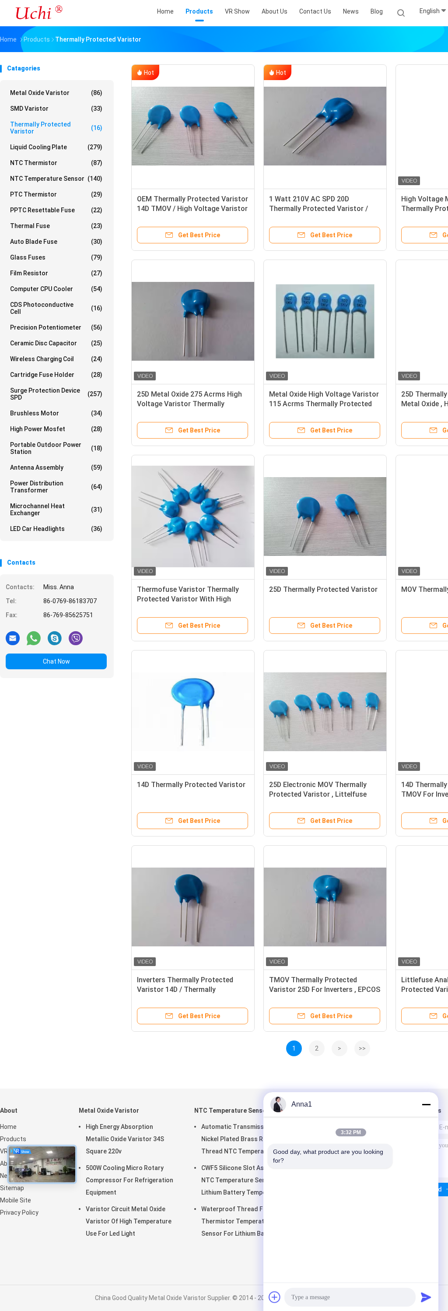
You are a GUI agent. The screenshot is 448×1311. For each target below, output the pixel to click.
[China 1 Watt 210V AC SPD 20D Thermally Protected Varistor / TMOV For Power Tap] (325, 126)
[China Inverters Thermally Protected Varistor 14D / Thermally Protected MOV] (193, 907)
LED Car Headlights (56, 528)
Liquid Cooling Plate (56, 147)
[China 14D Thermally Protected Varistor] (193, 711)
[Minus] (426, 1104)
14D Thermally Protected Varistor (191, 784)
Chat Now (56, 661)
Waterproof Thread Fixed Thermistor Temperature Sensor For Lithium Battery (240, 1221)
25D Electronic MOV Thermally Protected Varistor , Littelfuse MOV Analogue (318, 794)
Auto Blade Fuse (56, 241)
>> (362, 1048)
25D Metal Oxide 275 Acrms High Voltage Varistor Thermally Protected (189, 404)
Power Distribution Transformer (56, 487)
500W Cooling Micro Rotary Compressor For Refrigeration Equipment (129, 1180)
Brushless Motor (56, 413)
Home (8, 1126)
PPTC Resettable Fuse (56, 210)
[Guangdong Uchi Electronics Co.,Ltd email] (13, 638)
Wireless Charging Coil (56, 358)
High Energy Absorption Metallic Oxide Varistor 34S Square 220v (125, 1139)
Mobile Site (15, 1200)
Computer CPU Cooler (56, 288)
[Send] (426, 1297)
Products (13, 1138)
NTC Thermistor (56, 162)
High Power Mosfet (56, 428)
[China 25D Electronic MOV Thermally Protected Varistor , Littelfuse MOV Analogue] (325, 711)
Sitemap (12, 1187)
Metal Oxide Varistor (56, 92)
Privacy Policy (19, 1212)
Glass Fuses (56, 257)
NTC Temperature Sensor (56, 178)
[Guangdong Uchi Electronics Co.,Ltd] (38, 13)
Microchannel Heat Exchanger (56, 510)
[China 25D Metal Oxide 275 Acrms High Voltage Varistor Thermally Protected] (193, 321)
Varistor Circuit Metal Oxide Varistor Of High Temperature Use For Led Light (129, 1221)
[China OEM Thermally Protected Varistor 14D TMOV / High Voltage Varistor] (193, 126)
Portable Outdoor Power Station (56, 448)
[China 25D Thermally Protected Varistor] (325, 516)
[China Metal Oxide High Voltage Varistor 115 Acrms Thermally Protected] (325, 321)
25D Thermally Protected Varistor (323, 589)
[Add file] (275, 1297)
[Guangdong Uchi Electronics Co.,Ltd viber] (76, 638)
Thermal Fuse (56, 225)
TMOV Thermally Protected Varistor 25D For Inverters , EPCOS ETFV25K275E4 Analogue (324, 989)
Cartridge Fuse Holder (56, 374)
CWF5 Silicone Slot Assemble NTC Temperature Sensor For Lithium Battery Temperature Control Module (244, 1181)
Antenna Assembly (56, 467)
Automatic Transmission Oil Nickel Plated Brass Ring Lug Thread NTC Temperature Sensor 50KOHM (242, 1140)
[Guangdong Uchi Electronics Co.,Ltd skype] (55, 638)
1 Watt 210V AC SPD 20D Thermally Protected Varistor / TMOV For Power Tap (318, 208)
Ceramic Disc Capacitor (56, 343)
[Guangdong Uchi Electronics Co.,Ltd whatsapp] (34, 638)
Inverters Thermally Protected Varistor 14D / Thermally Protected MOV (185, 989)
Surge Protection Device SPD (56, 394)
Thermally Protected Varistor (56, 128)
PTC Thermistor (56, 194)
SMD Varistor (56, 108)
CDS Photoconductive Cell (56, 308)
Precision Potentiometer (56, 327)
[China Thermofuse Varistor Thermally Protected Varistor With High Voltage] (193, 516)
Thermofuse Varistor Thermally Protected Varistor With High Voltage (188, 599)
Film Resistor (56, 273)
